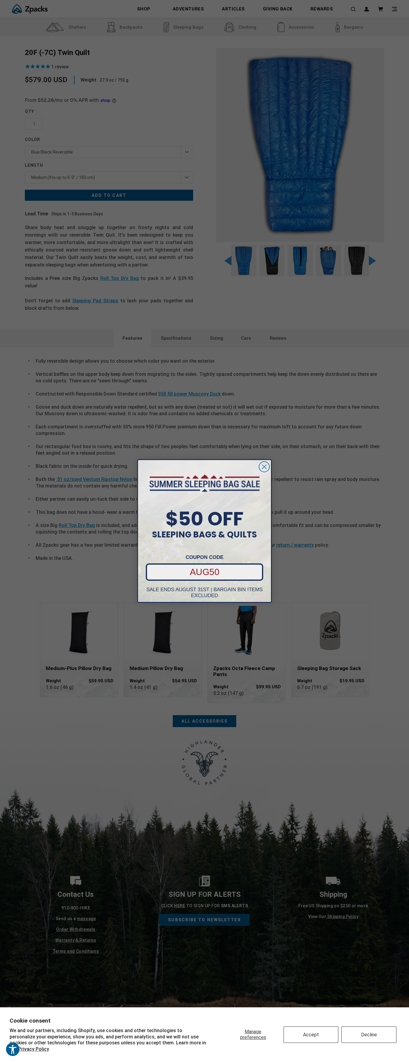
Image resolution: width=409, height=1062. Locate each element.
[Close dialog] (264, 467)
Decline (369, 1035)
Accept (311, 1035)
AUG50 (204, 572)
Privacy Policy (33, 1049)
